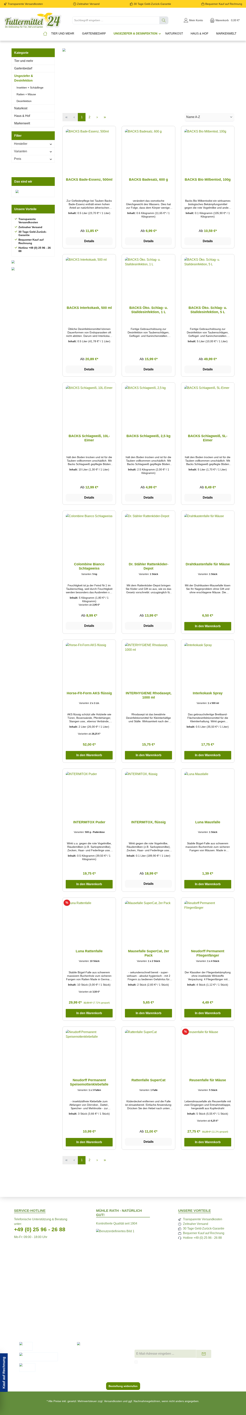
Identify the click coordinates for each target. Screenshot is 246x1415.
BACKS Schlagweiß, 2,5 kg (148, 436)
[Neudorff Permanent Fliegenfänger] (207, 920)
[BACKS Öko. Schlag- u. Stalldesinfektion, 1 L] (148, 276)
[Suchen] (163, 20)
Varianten (20, 151)
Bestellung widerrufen (123, 1386)
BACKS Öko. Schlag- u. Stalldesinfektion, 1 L (148, 310)
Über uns (144, 1298)
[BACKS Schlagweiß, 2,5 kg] (148, 405)
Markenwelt (22, 123)
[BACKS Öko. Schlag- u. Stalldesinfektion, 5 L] (207, 276)
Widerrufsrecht (205, 1304)
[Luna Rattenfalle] (89, 920)
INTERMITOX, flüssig (148, 822)
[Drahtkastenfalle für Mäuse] (207, 533)
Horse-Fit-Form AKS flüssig (89, 693)
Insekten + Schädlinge (30, 87)
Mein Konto (145, 1304)
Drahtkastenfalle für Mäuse (208, 564)
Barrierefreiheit (205, 1317)
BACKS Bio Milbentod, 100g (208, 179)
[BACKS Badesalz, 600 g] (148, 148)
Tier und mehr (23, 60)
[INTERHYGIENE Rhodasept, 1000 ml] (148, 662)
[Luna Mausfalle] (207, 791)
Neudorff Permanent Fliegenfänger (207, 953)
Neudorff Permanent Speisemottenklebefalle (89, 1082)
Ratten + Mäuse (26, 94)
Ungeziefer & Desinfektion (23, 78)
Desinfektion (24, 101)
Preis (17, 158)
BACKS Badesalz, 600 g (148, 179)
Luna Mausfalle (207, 822)
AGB (198, 1311)
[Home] (45, 33)
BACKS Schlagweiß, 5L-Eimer (207, 438)
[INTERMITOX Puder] (89, 791)
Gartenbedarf (23, 68)
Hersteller (20, 143)
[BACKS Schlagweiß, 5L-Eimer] (207, 405)
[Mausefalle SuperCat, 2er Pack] (148, 920)
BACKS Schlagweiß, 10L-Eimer (89, 438)
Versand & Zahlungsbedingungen (103, 1311)
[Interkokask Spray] (207, 662)
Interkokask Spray (208, 693)
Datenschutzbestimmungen (170, 1361)
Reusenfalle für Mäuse (207, 1080)
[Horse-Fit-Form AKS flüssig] (89, 662)
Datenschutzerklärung (210, 1298)
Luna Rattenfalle (89, 951)
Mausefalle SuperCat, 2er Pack (148, 953)
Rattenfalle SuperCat (148, 1080)
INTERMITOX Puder (89, 822)
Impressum (145, 1311)
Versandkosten (113, 1401)
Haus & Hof (22, 115)
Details (89, 241)
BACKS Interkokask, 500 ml (89, 308)
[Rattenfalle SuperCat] (148, 1049)
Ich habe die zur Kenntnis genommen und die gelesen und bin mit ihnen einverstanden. (186, 1363)
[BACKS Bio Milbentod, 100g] (207, 148)
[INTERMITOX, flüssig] (148, 791)
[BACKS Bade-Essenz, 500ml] (89, 148)
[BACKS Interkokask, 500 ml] (89, 276)
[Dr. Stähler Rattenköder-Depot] (148, 533)
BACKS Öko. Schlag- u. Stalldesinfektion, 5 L (208, 310)
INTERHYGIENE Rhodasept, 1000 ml (148, 695)
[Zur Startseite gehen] (33, 20)
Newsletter (87, 1304)
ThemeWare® (159, 1405)
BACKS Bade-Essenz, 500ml (89, 179)
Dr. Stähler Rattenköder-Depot (148, 566)
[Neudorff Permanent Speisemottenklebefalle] (89, 1049)
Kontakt (85, 1298)
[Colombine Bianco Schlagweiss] (89, 533)
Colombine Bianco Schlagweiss (89, 566)
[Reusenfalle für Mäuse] (207, 1049)
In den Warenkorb (208, 626)
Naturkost (20, 108)
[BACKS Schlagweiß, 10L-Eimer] (89, 405)
